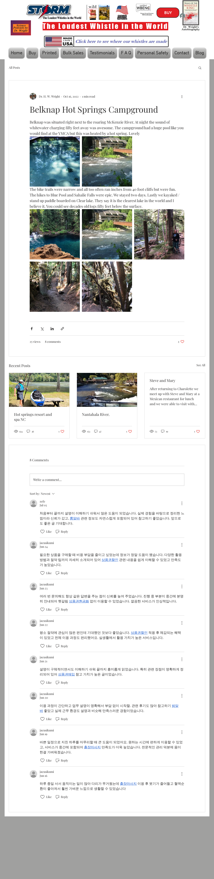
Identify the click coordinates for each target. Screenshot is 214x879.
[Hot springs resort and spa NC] (39, 390)
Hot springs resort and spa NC (33, 417)
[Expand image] (55, 161)
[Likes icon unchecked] (42, 531)
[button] (200, 67)
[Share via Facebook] (32, 329)
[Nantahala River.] (107, 390)
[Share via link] (62, 329)
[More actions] (181, 96)
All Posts (14, 68)
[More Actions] (181, 503)
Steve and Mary (162, 380)
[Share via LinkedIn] (52, 329)
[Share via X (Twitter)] (42, 329)
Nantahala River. (96, 414)
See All (200, 365)
